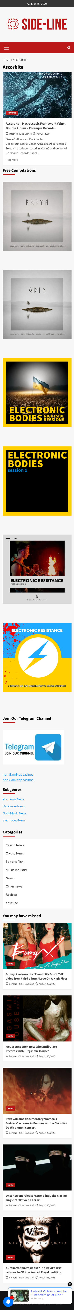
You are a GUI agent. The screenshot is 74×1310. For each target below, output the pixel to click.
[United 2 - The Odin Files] (37, 304)
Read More (12, 159)
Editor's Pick (14, 861)
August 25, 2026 (47, 984)
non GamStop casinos (18, 774)
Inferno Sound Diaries (20, 134)
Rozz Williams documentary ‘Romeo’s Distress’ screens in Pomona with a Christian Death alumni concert (36, 1123)
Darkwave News (14, 806)
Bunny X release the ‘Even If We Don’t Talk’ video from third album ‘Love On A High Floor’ (37, 976)
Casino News (15, 845)
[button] (7, 47)
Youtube (12, 903)
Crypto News (15, 853)
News (10, 878)
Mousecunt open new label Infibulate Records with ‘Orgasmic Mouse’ (31, 1049)
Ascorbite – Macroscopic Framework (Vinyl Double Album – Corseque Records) (36, 125)
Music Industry (16, 870)
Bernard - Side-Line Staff (21, 984)
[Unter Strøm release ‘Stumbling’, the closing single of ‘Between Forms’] (37, 1167)
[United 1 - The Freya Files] (37, 216)
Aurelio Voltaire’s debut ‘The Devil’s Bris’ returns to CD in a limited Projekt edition (34, 1270)
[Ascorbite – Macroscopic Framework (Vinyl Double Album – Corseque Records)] (37, 95)
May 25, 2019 (43, 134)
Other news (14, 886)
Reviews (12, 113)
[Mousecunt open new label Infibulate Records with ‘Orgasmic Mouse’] (37, 1018)
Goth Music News (15, 813)
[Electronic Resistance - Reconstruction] (37, 569)
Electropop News (14, 820)
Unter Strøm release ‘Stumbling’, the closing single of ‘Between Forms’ (36, 1198)
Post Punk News (13, 799)
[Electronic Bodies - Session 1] (37, 481)
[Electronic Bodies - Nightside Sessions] (37, 392)
